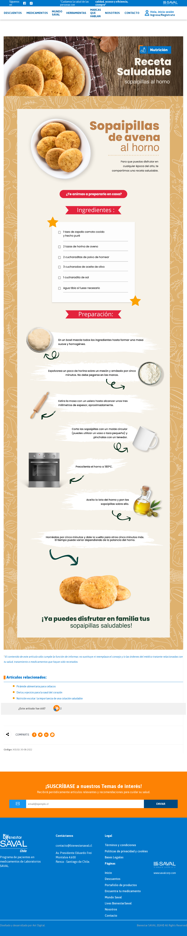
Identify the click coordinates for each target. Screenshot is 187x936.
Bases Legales (114, 857)
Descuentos (112, 878)
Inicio (108, 872)
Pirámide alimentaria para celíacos (36, 686)
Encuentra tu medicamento (123, 891)
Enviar (160, 803)
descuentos (13, 12)
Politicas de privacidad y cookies (126, 851)
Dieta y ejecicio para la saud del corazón (39, 692)
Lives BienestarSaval (118, 903)
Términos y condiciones (120, 845)
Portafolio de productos (121, 885)
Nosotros (112, 12)
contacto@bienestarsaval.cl (74, 845)
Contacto (132, 12)
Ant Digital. (39, 925)
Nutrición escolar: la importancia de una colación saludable (49, 698)
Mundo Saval (113, 897)
